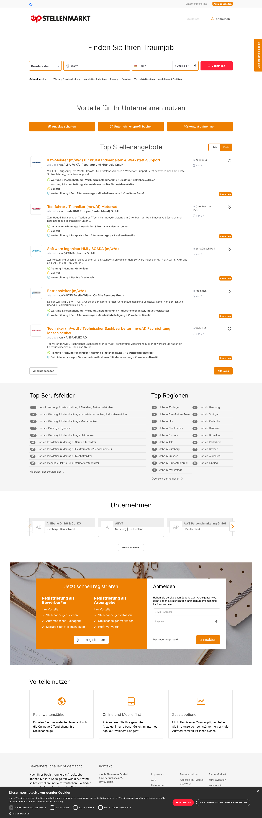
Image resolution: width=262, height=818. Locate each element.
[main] (131, 391)
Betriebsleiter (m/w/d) (66, 291)
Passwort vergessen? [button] (165, 639)
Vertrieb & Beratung (144, 79)
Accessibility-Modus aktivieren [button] (191, 781)
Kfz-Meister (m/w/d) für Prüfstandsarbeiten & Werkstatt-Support (103, 160)
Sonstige (126, 79)
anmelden (208, 639)
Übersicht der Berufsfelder (45, 471)
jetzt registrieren (91, 640)
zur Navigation (217, 779)
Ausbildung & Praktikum (170, 79)
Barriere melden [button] (189, 774)
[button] (195, 65)
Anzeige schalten (223, 3)
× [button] (258, 791)
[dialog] (131, 802)
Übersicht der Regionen (165, 478)
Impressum (157, 774)
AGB (153, 779)
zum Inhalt (215, 785)
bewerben (225, 194)
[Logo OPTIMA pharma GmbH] (36, 251)
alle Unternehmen (131, 547)
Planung (114, 79)
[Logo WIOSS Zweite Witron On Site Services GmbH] (36, 293)
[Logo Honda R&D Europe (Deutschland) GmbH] (36, 209)
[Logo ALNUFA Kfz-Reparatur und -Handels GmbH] (36, 162)
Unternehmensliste (196, 3)
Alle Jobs (52, 164)
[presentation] (232, 526)
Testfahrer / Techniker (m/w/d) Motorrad (82, 207)
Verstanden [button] (183, 802)
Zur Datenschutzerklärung (49, 801)
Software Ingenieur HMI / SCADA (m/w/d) (83, 249)
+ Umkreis (180, 65)
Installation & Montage (95, 79)
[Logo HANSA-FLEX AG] (36, 330)
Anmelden (222, 19)
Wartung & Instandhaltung (67, 79)
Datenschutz (158, 785)
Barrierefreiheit (217, 774)
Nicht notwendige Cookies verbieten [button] (223, 802)
